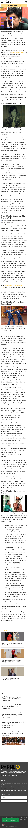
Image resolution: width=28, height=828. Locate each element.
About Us (8, 817)
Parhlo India (24, 817)
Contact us (17, 817)
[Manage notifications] (3, 825)
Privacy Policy (8, 822)
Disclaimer (15, 822)
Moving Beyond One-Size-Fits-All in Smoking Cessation (13, 790)
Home (3, 817)
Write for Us (21, 822)
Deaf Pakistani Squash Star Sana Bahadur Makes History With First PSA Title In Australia (13, 787)
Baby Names (23, 819)
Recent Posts (5, 630)
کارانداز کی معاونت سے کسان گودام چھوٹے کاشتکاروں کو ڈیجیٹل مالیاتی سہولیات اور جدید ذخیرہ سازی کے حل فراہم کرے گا (12, 714)
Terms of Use (23, 821)
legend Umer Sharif (17, 52)
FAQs (12, 817)
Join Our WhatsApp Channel (10, 820)
